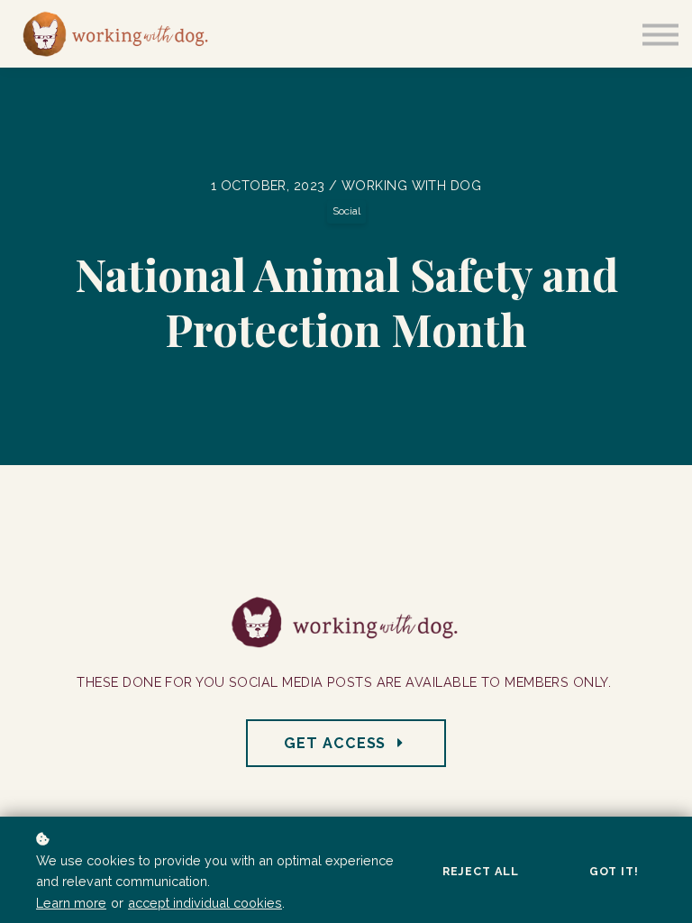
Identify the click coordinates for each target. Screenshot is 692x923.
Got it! (614, 871)
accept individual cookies (205, 902)
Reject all (480, 871)
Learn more (71, 902)
